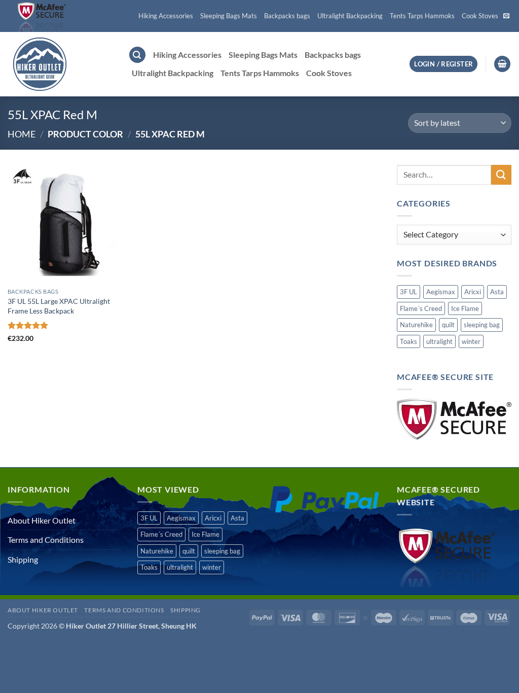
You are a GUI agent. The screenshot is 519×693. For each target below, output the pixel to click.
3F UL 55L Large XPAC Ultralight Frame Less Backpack (59, 306)
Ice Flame (465, 308)
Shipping (23, 559)
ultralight (439, 341)
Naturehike (416, 325)
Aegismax (440, 292)
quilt (448, 325)
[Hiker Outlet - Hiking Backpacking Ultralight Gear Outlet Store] (60, 64)
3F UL (408, 292)
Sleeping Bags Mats (228, 16)
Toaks (408, 341)
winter (471, 341)
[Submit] (501, 175)
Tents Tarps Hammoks (422, 16)
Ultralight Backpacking (350, 16)
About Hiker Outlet (42, 520)
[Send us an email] (506, 16)
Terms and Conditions (46, 539)
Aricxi (472, 292)
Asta (497, 292)
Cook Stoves (480, 16)
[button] (137, 55)
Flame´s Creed (421, 308)
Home (21, 134)
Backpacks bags (287, 16)
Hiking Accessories (165, 16)
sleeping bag (482, 325)
